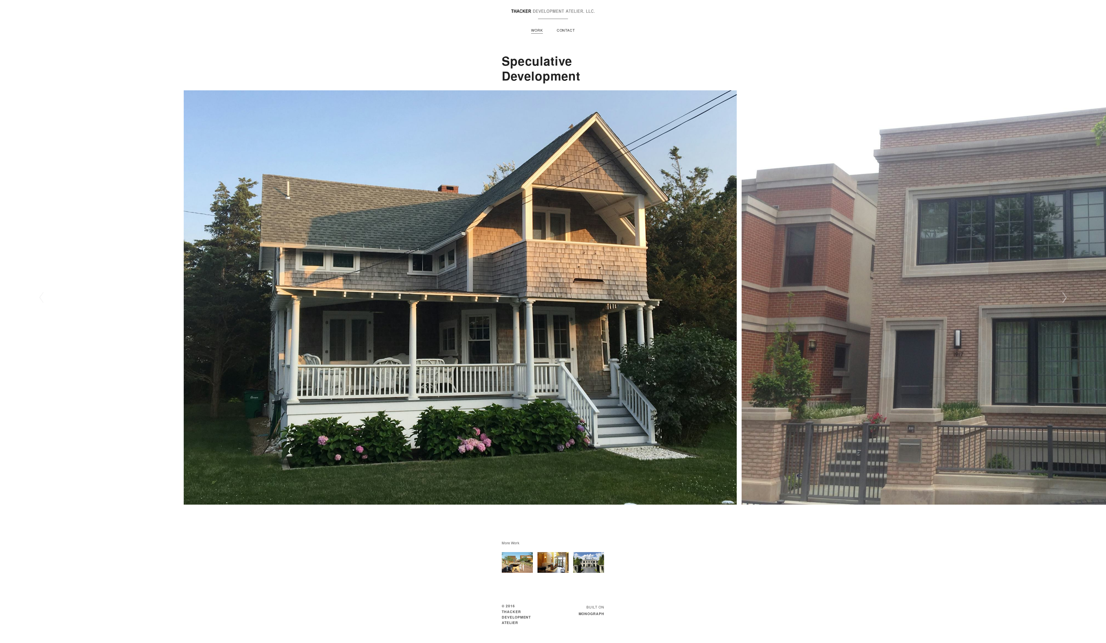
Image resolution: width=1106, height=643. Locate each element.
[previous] (41, 297)
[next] (1064, 297)
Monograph (591, 613)
